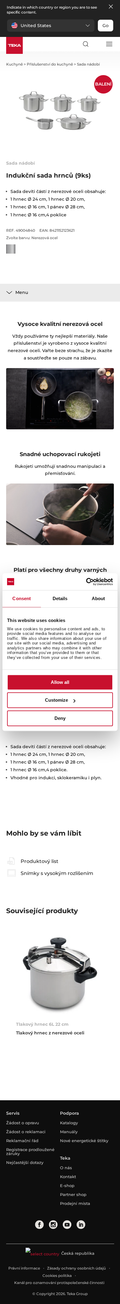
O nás (66, 1167)
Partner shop (73, 1194)
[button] (51, 25)
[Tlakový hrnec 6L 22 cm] (60, 975)
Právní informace (24, 1268)
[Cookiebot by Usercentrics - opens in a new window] (86, 582)
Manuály (69, 1131)
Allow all (60, 682)
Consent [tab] (21, 598)
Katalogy (69, 1122)
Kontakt (68, 1176)
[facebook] (39, 1224)
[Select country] (97, 44)
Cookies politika (57, 1275)
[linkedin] (81, 1224)
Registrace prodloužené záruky (30, 1151)
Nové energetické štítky (84, 1140)
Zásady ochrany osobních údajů (76, 1268)
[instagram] (53, 1224)
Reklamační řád (22, 1140)
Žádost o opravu (22, 1122)
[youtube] (67, 1224)
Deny (60, 718)
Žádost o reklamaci (26, 1131)
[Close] (111, 7)
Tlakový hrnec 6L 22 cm (42, 1024)
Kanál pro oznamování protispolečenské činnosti (59, 1282)
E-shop (67, 1185)
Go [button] (105, 25)
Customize (56, 700)
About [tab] (98, 598)
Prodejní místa (75, 1203)
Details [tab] (60, 598)
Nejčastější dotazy (24, 1162)
